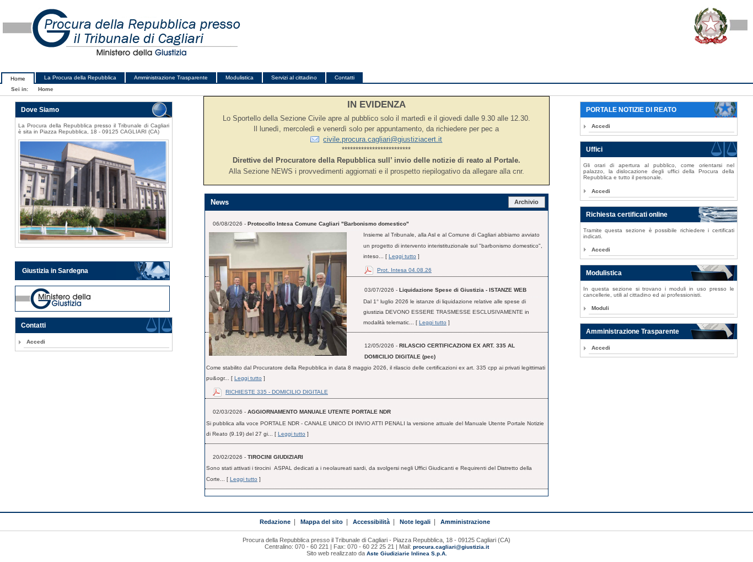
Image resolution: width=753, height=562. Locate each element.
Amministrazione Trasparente (171, 77)
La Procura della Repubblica (80, 77)
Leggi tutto (402, 256)
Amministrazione (465, 521)
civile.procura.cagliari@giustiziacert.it (382, 139)
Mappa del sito (321, 521)
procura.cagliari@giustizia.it (451, 547)
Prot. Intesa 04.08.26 (404, 270)
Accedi (35, 342)
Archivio (526, 202)
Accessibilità (371, 521)
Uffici (594, 149)
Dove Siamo (40, 110)
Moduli (600, 308)
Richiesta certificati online (627, 214)
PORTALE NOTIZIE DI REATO (631, 110)
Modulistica (239, 77)
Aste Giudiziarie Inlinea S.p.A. (407, 553)
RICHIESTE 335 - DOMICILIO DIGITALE (276, 392)
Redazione (275, 521)
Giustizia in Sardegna (55, 270)
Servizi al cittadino (294, 77)
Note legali (415, 521)
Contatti (344, 77)
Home (17, 79)
